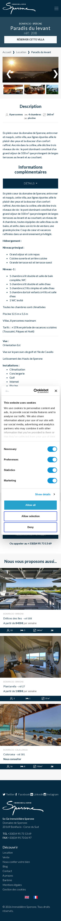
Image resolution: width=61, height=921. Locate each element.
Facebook (24, 794)
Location (8, 852)
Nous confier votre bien (16, 861)
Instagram (52, 794)
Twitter (10, 794)
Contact (7, 870)
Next (54, 70)
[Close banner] (56, 391)
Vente (6, 857)
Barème (7, 880)
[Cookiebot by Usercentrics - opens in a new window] (35, 391)
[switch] (52, 459)
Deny (30, 527)
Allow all (30, 505)
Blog (5, 866)
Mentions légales (12, 884)
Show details (42, 494)
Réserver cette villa (30, 39)
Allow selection (31, 516)
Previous (7, 70)
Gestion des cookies (14, 889)
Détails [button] (29, 183)
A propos (8, 875)
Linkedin (38, 794)
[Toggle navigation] (56, 8)
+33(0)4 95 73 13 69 (39, 543)
